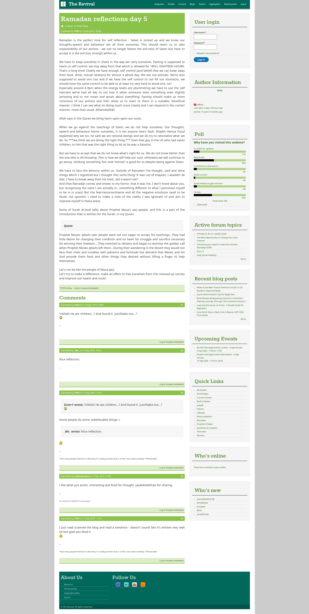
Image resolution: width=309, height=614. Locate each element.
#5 (182, 518)
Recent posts (230, 4)
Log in (243, 4)
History (200, 408)
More (243, 258)
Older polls (202, 204)
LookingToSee (81, 476)
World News (202, 393)
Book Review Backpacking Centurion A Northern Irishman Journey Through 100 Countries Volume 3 (221, 300)
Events (202, 4)
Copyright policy (72, 593)
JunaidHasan (203, 514)
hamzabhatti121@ (205, 499)
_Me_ (76, 350)
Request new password (208, 53)
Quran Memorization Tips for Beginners (216, 294)
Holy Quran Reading (206, 255)
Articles (171, 4)
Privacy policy (70, 588)
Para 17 (200, 251)
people (200, 405)
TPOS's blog (82, 26)
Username (200, 32)
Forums (182, 4)
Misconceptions (204, 416)
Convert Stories (204, 397)
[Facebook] (118, 584)
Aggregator (214, 4)
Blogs (192, 4)
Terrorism (201, 431)
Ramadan (201, 420)
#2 (182, 350)
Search (67, 597)
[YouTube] (134, 584)
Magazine (159, 4)
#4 (182, 476)
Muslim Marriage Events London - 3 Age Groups (220, 347)
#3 (182, 392)
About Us (68, 584)
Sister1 (77, 304)
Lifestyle (201, 412)
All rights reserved (83, 606)
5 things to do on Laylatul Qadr (212, 233)
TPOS (76, 31)
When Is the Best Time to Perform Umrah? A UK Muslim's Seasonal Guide (219, 289)
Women (200, 435)
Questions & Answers (207, 427)
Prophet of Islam (205, 424)
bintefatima (202, 502)
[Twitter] (126, 584)
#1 (182, 304)
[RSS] (142, 584)
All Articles (201, 390)
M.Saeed (201, 506)
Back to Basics (203, 401)
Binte (199, 510)
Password (199, 42)
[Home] (63, 4)
